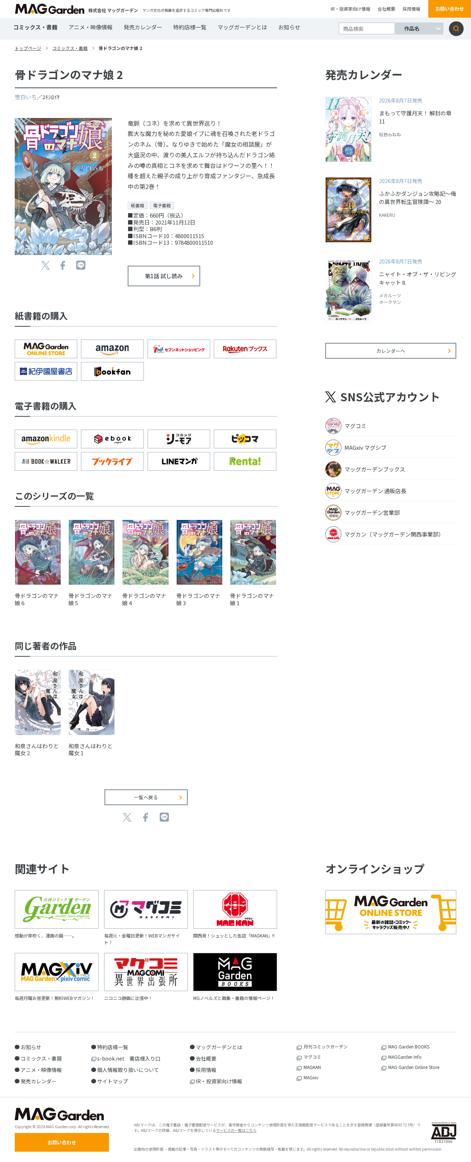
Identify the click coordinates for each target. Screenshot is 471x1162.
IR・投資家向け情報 (350, 9)
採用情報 (411, 9)
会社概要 (386, 9)
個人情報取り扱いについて (128, 1069)
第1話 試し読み (164, 276)
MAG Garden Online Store (413, 1067)
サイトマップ (112, 1081)
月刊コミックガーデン (326, 1046)
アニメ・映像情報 (90, 27)
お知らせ (289, 27)
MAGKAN (312, 1067)
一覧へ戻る (146, 797)
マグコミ (312, 1057)
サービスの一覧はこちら (236, 1130)
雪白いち (26, 97)
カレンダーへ (390, 350)
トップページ (28, 48)
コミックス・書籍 (35, 27)
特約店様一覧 (189, 27)
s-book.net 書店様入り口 (128, 1058)
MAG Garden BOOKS (408, 1046)
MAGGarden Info (405, 1057)
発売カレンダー (143, 27)
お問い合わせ (449, 8)
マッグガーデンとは (242, 27)
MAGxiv (311, 1077)
